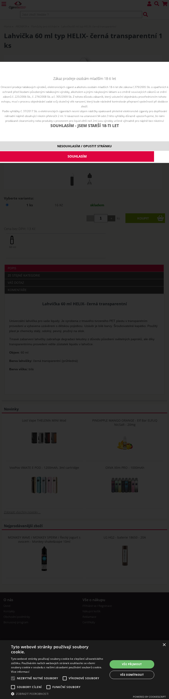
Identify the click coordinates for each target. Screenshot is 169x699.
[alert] (84, 669)
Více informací (20, 672)
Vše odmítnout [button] (132, 675)
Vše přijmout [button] (132, 664)
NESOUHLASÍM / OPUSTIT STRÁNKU (84, 146)
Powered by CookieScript (149, 696)
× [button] (164, 645)
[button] (58, 694)
